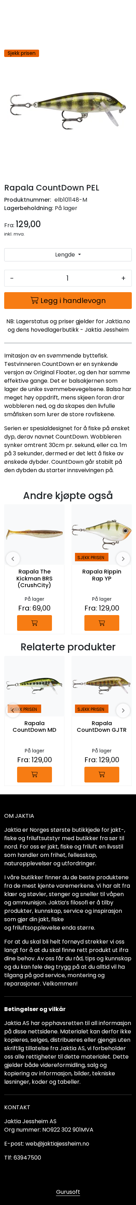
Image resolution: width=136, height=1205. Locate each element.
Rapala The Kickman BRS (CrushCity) (34, 578)
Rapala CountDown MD (34, 727)
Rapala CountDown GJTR (102, 727)
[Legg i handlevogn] (34, 623)
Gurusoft (68, 1192)
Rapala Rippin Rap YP (101, 575)
